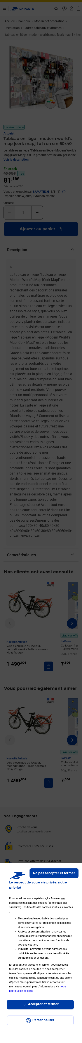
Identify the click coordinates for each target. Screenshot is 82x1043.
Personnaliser (43, 1020)
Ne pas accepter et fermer (54, 873)
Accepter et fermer (43, 1004)
